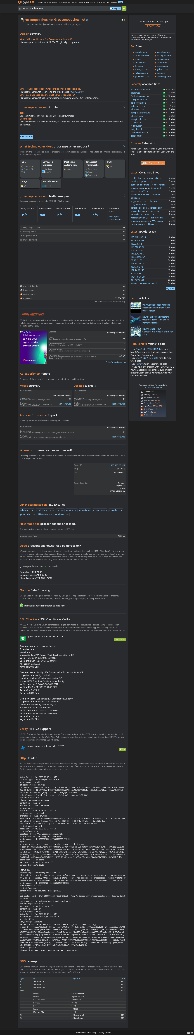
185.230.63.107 (77, 92)
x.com (138, 59)
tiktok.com (140, 62)
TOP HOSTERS (72, 2)
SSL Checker (45, 619)
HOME (40, 2)
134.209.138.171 (138, 254)
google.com (141, 52)
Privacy (101, 1032)
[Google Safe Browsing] (21, 605)
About (108, 1032)
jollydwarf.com (27, 510)
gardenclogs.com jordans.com (146, 208)
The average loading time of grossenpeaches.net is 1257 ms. (47, 529)
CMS (109, 162)
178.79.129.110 (137, 250)
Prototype (92, 169)
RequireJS (92, 175)
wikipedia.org (141, 73)
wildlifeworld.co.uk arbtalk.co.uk (147, 217)
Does (50, 546)
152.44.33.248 (137, 270)
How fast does (48, 524)
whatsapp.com (164, 76)
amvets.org (71, 510)
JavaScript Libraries (48, 163)
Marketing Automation (70, 163)
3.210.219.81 (136, 273)
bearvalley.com (116, 510)
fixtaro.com (136, 126)
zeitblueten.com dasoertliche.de (147, 178)
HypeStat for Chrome (154, 163)
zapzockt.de (137, 136)
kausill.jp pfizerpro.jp (141, 181)
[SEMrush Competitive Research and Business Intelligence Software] (32, 314)
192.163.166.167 (138, 257)
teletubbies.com (61, 514)
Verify (35, 729)
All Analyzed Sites (83, 1032)
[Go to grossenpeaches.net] (87, 19)
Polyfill (48, 172)
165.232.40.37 (137, 247)
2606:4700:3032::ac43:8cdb (144, 283)
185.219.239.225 (138, 237)
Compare (116, 8)
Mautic (70, 169)
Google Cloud (30, 166)
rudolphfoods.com (45, 510)
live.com (161, 73)
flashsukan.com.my (140, 96)
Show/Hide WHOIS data (147, 358)
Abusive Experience (38, 415)
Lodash (48, 169)
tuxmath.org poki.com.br (144, 224)
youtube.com (163, 52)
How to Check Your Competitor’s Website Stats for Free (157, 332)
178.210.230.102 (138, 263)
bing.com (139, 66)
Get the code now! (153, 387)
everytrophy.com (139, 119)
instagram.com (164, 55)
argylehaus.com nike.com (144, 201)
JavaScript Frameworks (92, 163)
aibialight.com (137, 116)
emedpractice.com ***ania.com (147, 221)
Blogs (24, 181)
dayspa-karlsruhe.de (140, 112)
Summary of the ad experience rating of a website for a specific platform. (53, 379)
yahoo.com (162, 69)
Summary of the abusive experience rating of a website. (45, 421)
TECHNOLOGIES (111, 2)
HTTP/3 (48, 186)
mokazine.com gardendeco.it (146, 188)
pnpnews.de (136, 122)
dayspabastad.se (139, 99)
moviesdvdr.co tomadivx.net (145, 211)
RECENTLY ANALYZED (59, 2)
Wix (111, 166)
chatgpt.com (141, 69)
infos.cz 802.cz (139, 191)
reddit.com (162, 62)
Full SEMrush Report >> (116, 362)
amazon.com (163, 59)
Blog (94, 1032)
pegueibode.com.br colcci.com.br (148, 185)
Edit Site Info (26, 136)
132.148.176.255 (138, 277)
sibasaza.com (137, 109)
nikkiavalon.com (44, 514)
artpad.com (85, 510)
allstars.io (135, 93)
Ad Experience (35, 373)
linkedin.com (162, 66)
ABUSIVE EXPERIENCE (98, 2)
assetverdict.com (139, 132)
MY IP (121, 2)
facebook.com (142, 55)
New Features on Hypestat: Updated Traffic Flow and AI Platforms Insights (155, 320)
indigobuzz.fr (137, 129)
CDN (24, 162)
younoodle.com (27, 514)
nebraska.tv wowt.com (143, 214)
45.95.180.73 (137, 267)
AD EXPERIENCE (84, 2)
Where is (46, 450)
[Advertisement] (73, 66)
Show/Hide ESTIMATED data (149, 349)
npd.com (60, 510)
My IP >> (170, 289)
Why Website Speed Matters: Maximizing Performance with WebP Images (156, 308)
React (90, 172)
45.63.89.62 (136, 244)
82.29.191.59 (136, 260)
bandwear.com (100, 510)
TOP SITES (47, 2)
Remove (140, 364)
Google (35, 590)
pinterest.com (142, 76)
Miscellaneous (50, 181)
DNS (28, 961)
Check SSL (120, 640)
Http (28, 758)
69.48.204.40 (137, 240)
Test (123, 749)
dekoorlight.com (138, 103)
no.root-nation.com (140, 89)
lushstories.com (138, 106)
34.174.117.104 (137, 280)
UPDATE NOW (153, 26)
